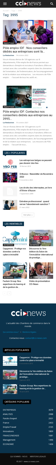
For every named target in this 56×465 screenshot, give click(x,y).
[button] (4, 4)
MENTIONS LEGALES (38, 456)
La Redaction (8, 55)
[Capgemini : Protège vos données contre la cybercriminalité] (15, 238)
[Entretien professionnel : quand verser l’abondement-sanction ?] (10, 205)
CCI (31, 277)
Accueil (6, 10)
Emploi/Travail (9, 43)
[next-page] (9, 293)
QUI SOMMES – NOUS (18, 456)
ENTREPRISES (8, 245)
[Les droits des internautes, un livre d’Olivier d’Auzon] (10, 191)
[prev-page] (4, 293)
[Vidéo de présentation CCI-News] (41, 270)
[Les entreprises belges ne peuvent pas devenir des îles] (10, 164)
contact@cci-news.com (36, 338)
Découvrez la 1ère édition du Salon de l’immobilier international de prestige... (36, 374)
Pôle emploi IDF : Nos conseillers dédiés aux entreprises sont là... (25, 49)
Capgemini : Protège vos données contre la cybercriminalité (14, 251)
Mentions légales (29, 332)
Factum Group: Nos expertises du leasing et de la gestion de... (14, 284)
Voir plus (27, 215)
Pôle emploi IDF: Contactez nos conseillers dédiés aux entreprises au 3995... (27, 115)
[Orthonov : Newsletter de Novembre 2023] (10, 177)
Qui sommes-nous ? (11, 332)
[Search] (52, 4)
